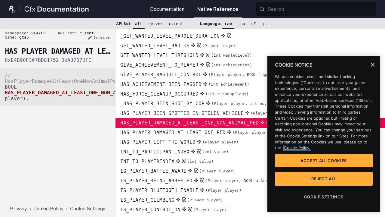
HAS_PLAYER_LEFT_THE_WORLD (179, 142)
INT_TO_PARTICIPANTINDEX (174, 152)
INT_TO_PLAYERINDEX (167, 161)
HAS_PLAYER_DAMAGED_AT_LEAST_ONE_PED (194, 132)
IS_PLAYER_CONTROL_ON (174, 209)
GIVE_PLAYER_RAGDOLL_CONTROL (198, 74)
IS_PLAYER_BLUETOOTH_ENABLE (181, 190)
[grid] (250, 123)
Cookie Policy (48, 208)
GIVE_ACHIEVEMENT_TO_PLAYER (186, 65)
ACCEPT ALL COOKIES (323, 160)
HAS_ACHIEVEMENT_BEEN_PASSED (184, 84)
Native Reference (217, 9)
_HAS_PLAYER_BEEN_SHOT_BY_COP (204, 103)
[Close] (372, 64)
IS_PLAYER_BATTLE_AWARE (177, 171)
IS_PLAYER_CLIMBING (171, 200)
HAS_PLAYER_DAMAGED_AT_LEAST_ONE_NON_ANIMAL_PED (211, 123)
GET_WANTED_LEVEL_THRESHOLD (186, 55)
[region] (323, 134)
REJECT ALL (324, 178)
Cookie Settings (87, 208)
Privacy (18, 208)
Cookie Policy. (297, 147)
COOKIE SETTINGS (324, 196)
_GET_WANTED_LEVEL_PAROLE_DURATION (170, 36)
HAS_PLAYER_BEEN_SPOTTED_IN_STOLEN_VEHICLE (203, 113)
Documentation (167, 9)
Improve (99, 37)
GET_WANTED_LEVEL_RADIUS (179, 46)
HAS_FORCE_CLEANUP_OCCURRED (184, 94)
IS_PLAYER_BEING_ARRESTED (202, 181)
